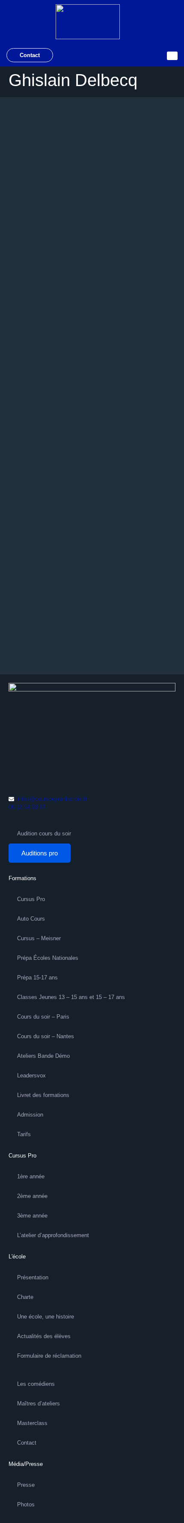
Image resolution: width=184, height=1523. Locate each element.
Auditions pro (39, 853)
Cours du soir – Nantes (45, 1036)
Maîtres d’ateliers (38, 1403)
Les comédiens (36, 1384)
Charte (25, 1297)
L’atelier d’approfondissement (53, 1235)
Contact (30, 55)
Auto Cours (31, 919)
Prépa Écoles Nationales (47, 958)
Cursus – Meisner (39, 938)
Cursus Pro (31, 899)
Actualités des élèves (44, 1336)
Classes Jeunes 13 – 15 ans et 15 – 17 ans (71, 997)
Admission (30, 1114)
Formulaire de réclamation (49, 1356)
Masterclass (32, 1423)
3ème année (32, 1215)
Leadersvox (31, 1075)
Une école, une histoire (45, 1316)
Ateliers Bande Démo (43, 1056)
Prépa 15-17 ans (37, 977)
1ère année (31, 1176)
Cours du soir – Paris (43, 1016)
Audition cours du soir (44, 833)
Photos (26, 1504)
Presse (26, 1485)
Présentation (32, 1277)
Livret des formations (43, 1095)
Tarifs (24, 1134)
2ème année (32, 1196)
